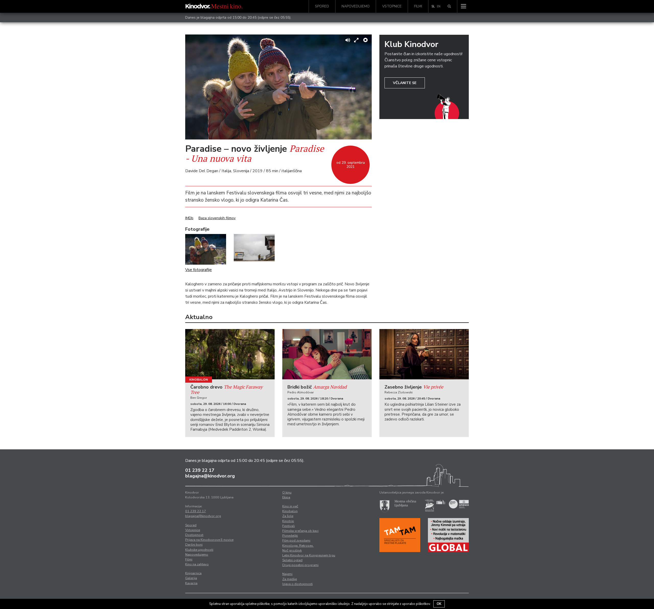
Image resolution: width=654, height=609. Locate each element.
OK (439, 604)
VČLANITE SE (404, 82)
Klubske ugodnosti (199, 549)
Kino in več (290, 506)
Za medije (289, 579)
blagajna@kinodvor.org (210, 476)
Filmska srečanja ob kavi (300, 531)
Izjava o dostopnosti (297, 584)
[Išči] (449, 6)
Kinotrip (288, 521)
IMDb (189, 218)
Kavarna (191, 583)
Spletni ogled (292, 560)
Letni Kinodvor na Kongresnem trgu (308, 555)
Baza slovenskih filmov (217, 218)
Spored (322, 6)
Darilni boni (194, 544)
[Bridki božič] (327, 354)
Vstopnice (392, 6)
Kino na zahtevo (197, 564)
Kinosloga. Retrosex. (298, 545)
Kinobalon (198, 380)
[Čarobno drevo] (230, 354)
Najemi (287, 574)
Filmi (418, 6)
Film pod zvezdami (296, 540)
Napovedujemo (356, 6)
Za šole (287, 516)
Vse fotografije (198, 270)
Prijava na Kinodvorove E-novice (209, 539)
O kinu (286, 492)
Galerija (191, 578)
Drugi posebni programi (300, 565)
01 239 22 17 (199, 470)
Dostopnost (194, 535)
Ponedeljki (290, 535)
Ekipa (286, 497)
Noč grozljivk (292, 550)
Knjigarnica (193, 573)
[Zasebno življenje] (424, 354)
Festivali (288, 526)
